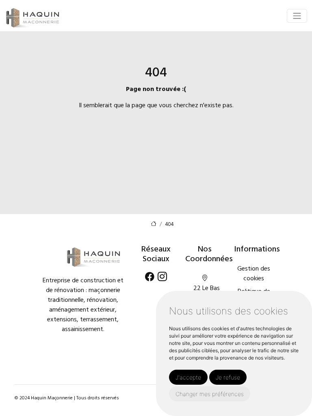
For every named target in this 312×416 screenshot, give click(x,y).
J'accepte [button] (188, 377)
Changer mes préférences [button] (210, 393)
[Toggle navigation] (297, 16)
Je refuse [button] (228, 377)
